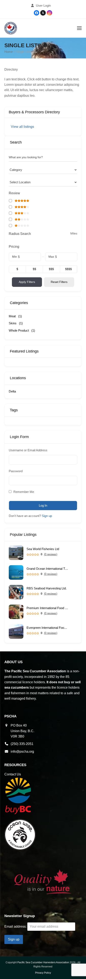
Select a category (20, 169)
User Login (43, 5)
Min (14, 256)
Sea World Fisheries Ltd (43, 548)
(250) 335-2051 (22, 744)
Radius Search (20, 233)
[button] (79, 28)
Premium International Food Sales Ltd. (47, 608)
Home (8, 51)
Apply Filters (27, 282)
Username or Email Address (28, 450)
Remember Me (23, 492)
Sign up (47, 516)
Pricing (14, 246)
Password (16, 471)
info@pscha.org (22, 751)
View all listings (22, 126)
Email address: (15, 926)
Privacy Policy (43, 972)
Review (14, 193)
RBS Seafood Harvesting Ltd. (47, 588)
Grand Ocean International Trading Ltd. (47, 568)
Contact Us (12, 774)
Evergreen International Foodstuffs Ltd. (47, 627)
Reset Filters (59, 282)
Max (51, 256)
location (14, 182)
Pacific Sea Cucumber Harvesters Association (43, 962)
